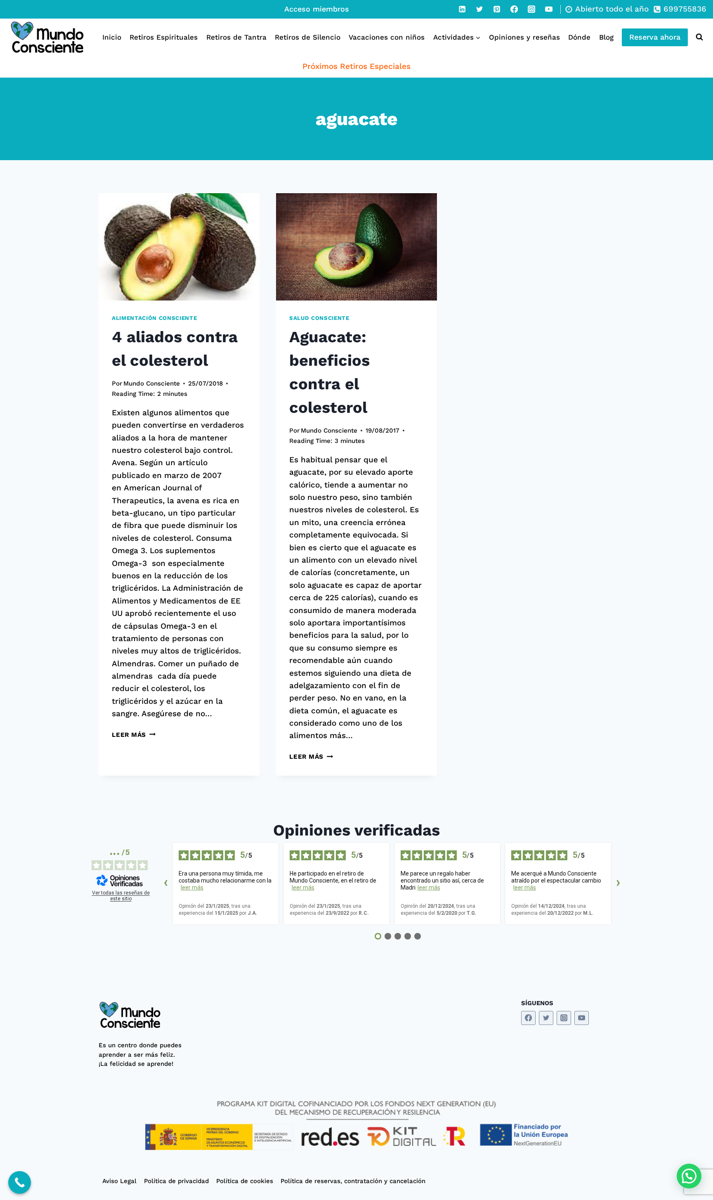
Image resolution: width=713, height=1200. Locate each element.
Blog (606, 37)
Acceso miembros (316, 9)
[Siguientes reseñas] (618, 884)
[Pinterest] (496, 9)
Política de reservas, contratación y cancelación (353, 1181)
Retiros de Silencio (307, 37)
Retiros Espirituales (164, 37)
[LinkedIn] (462, 9)
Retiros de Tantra (236, 37)
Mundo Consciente (151, 383)
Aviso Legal (119, 1181)
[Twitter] (479, 9)
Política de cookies (244, 1181)
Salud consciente (319, 318)
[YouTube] (548, 9)
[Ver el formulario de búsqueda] (697, 37)
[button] (689, 1176)
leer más (192, 887)
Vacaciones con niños (387, 37)
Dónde (579, 37)
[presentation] (179, 247)
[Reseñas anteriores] (165, 884)
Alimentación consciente (154, 318)
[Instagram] (531, 9)
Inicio (111, 37)
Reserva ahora (654, 37)
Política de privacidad (176, 1181)
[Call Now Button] (19, 1182)
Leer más (134, 734)
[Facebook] (514, 9)
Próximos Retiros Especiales (356, 66)
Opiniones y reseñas (524, 37)
